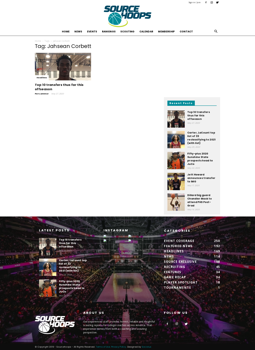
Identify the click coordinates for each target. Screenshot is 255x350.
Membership (166, 31)
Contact (186, 31)
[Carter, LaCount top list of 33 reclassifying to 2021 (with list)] (176, 139)
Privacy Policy (118, 346)
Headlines (42, 77)
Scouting (127, 31)
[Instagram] (211, 2)
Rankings (109, 31)
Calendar (146, 31)
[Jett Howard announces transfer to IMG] (176, 181)
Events (92, 31)
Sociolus (146, 346)
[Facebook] (206, 2)
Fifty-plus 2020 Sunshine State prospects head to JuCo (200, 159)
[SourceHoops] (127, 16)
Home (66, 31)
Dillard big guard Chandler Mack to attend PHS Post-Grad (199, 200)
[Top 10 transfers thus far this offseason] (63, 66)
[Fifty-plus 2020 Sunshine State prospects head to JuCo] (176, 160)
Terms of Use (103, 346)
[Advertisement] (192, 66)
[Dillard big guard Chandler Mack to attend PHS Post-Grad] (176, 202)
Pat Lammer (42, 93)
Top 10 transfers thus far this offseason (198, 115)
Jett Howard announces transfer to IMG (201, 178)
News (78, 31)
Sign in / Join (195, 2)
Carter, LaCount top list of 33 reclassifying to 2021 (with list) (201, 138)
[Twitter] (217, 2)
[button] (216, 31)
